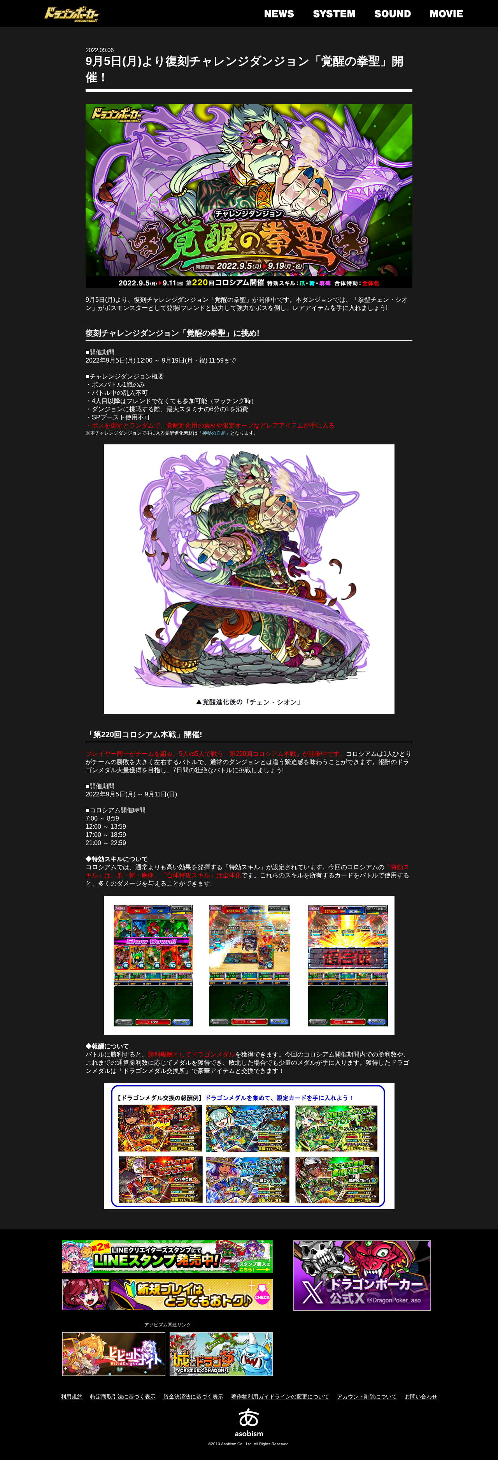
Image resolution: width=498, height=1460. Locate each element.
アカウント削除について (367, 1396)
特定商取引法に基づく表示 (123, 1396)
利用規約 (71, 1396)
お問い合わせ (421, 1396)
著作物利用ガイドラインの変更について (280, 1396)
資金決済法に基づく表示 (193, 1396)
